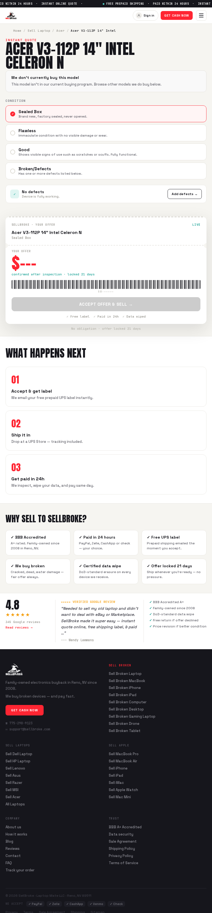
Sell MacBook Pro (124, 754)
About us (13, 827)
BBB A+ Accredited (125, 827)
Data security (121, 834)
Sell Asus (13, 775)
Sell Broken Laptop (125, 674)
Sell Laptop (39, 31)
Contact (13, 855)
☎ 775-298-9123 (19, 723)
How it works (16, 834)
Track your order (20, 870)
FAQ (9, 863)
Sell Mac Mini (120, 797)
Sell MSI (12, 789)
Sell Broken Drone (124, 724)
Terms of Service (123, 863)
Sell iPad (116, 775)
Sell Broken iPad (122, 695)
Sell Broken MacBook (127, 681)
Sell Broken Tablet (125, 731)
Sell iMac (116, 782)
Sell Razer (14, 782)
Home (17, 31)
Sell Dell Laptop (19, 754)
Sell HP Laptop (18, 761)
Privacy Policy (121, 855)
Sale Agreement (123, 841)
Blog (9, 841)
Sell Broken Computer (128, 702)
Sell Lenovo (15, 768)
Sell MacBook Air (123, 761)
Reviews (13, 848)
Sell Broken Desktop (126, 709)
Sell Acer (13, 797)
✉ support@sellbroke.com (28, 729)
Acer (60, 31)
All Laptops (15, 804)
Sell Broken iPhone (125, 688)
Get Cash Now (176, 15)
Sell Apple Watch (123, 789)
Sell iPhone (118, 768)
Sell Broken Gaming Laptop (132, 716)
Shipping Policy (122, 848)
